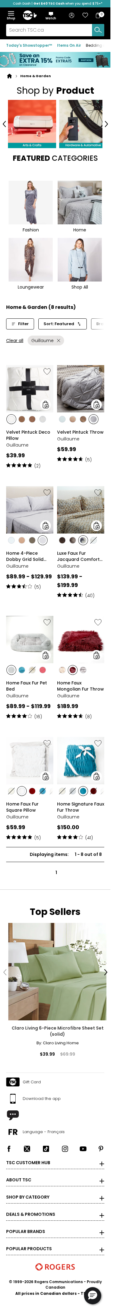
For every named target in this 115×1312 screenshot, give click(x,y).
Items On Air (69, 45)
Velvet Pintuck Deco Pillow (28, 433)
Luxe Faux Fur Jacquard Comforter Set (80, 554)
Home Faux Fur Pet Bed (26, 683)
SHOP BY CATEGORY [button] (27, 1190)
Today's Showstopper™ (29, 45)
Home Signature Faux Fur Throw (80, 804)
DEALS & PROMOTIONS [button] (30, 1207)
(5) (88, 457)
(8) (88, 714)
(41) (89, 835)
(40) (89, 593)
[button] (50, 16)
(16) (38, 714)
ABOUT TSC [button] (18, 1173)
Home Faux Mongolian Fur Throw (80, 683)
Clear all (14, 338)
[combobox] (55, 30)
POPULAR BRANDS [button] (25, 1225)
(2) (37, 463)
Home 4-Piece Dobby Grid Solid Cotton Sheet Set (25, 554)
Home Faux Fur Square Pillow (22, 804)
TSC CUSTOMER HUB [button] (28, 1156)
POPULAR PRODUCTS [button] (29, 1242)
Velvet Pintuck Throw (80, 430)
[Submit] (98, 30)
